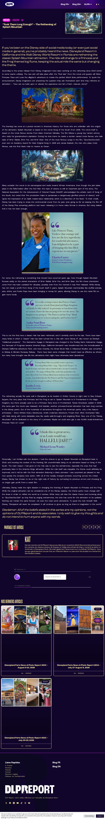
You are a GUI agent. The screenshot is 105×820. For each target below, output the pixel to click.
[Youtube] (18, 803)
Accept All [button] (100, 816)
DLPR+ (87, 4)
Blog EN (76, 4)
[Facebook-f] (10, 803)
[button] (6, 20)
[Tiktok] (21, 803)
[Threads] (25, 803)
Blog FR (64, 4)
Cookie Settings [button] (89, 816)
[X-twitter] (6, 803)
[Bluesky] (29, 803)
